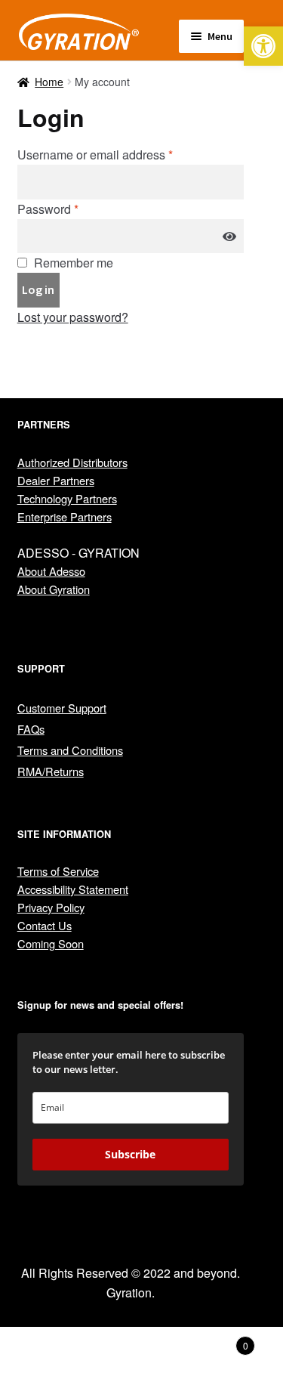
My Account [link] (47, 1353)
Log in (38, 289)
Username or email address (95, 154)
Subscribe (130, 1154)
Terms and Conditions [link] (70, 750)
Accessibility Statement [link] (72, 889)
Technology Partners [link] (67, 498)
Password (47, 209)
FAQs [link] (31, 729)
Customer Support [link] (61, 708)
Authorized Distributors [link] (72, 462)
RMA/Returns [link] (50, 771)
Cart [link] (218, 1340)
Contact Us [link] (44, 925)
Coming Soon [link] (50, 943)
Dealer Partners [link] (55, 480)
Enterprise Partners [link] (64, 516)
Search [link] (141, 1353)
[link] (263, 46)
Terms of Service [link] (58, 871)
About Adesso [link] (51, 571)
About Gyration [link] (53, 589)
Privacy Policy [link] (51, 907)
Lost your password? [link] (72, 317)
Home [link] (49, 81)
